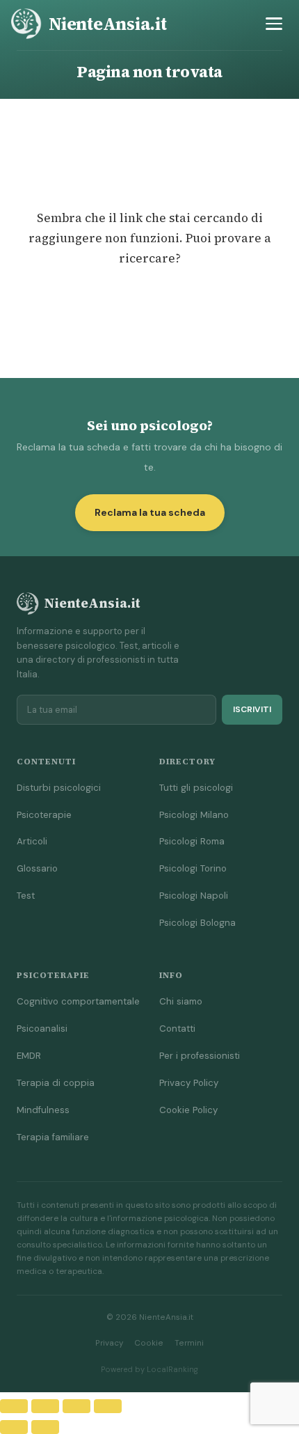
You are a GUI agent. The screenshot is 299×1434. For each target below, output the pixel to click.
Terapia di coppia (56, 1083)
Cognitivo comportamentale (78, 1001)
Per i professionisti (199, 1056)
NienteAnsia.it (108, 24)
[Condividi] (76, 1406)
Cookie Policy (188, 1110)
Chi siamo (180, 1001)
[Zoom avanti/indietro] (14, 1406)
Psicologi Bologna (197, 923)
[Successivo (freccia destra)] (45, 1427)
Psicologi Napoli (193, 895)
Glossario (37, 868)
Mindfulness (43, 1110)
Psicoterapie (44, 815)
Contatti (177, 1028)
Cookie (148, 1343)
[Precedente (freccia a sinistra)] (14, 1427)
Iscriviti (252, 709)
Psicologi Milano (194, 815)
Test (26, 895)
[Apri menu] (274, 24)
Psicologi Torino (193, 868)
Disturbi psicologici (59, 788)
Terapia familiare (53, 1137)
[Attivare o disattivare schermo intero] (45, 1406)
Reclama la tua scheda (150, 512)
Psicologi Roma (192, 841)
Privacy (109, 1343)
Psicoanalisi (42, 1028)
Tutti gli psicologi (196, 788)
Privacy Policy (188, 1083)
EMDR (29, 1056)
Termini (189, 1343)
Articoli (32, 841)
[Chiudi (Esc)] (108, 1406)
